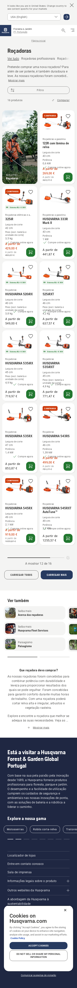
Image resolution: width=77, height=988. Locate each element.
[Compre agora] (30, 321)
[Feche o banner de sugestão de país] (72, 5)
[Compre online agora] (68, 177)
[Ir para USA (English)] (67, 17)
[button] (68, 117)
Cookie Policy (17, 938)
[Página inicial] (5, 30)
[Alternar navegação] (72, 30)
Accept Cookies (38, 945)
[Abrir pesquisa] (63, 30)
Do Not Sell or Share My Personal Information (38, 955)
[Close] (65, 910)
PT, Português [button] (20, 32)
